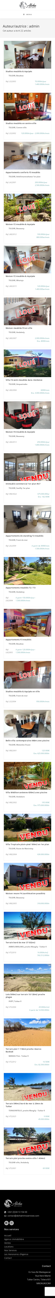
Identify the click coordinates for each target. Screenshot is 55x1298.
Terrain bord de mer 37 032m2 (20, 942)
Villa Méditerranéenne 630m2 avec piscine (26, 792)
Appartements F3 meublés (18, 639)
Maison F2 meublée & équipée (20, 224)
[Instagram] (11, 1223)
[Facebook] (6, 1223)
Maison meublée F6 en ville (19, 328)
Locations (8, 1246)
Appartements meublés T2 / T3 (20, 587)
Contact (8, 1258)
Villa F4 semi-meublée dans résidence (24, 380)
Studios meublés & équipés (19, 71)
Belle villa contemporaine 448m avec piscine (27, 740)
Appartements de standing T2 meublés (24, 535)
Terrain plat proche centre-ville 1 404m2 (25, 1158)
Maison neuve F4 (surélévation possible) (25, 893)
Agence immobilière (14, 1239)
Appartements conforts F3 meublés (23, 172)
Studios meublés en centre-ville (21, 123)
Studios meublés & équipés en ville (23, 691)
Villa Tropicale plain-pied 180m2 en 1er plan (27, 844)
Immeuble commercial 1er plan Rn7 (23, 483)
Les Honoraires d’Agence (16, 1254)
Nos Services (10, 1250)
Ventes (7, 1242)
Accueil (7, 1235)
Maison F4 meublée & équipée (20, 431)
